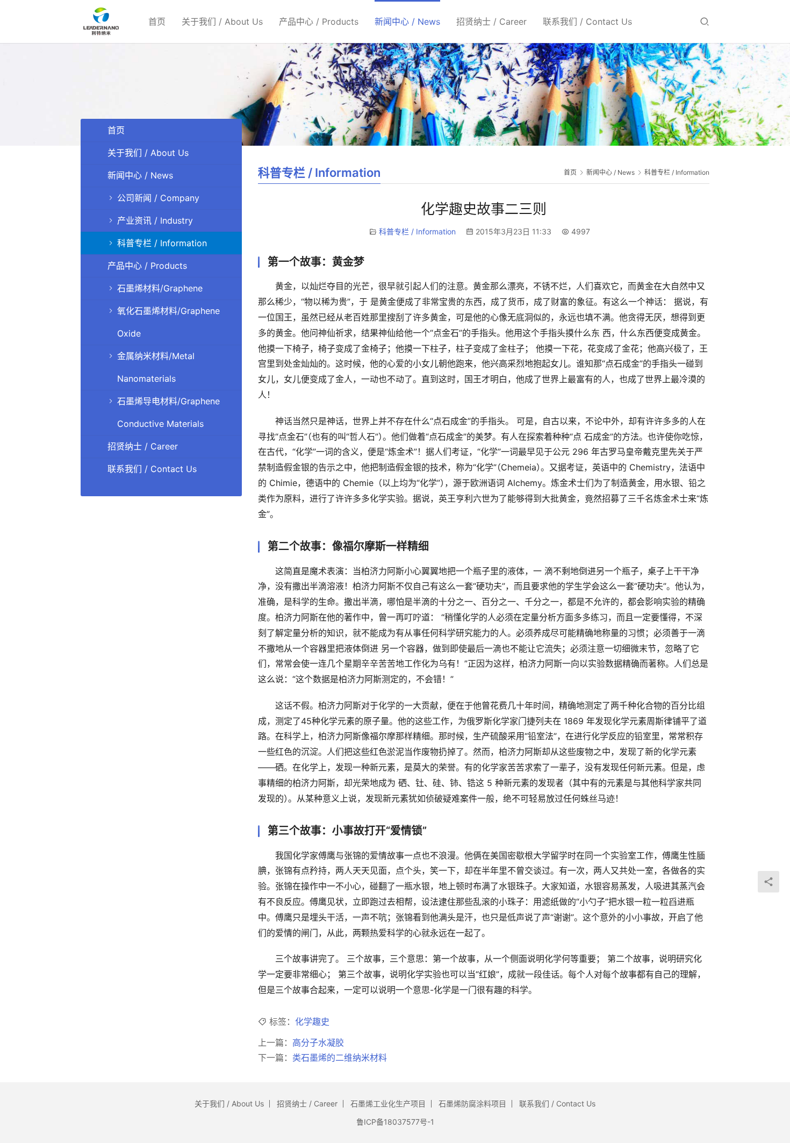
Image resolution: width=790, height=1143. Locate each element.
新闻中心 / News (407, 21)
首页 (157, 21)
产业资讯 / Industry (155, 220)
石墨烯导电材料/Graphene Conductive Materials (168, 412)
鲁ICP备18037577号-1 (395, 1121)
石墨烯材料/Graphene (160, 288)
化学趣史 (312, 1021)
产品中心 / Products (318, 21)
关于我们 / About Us (222, 21)
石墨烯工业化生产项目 (388, 1103)
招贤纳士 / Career (491, 21)
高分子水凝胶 (318, 1042)
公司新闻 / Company (158, 197)
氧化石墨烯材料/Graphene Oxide (168, 322)
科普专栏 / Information (417, 231)
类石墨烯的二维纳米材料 (339, 1057)
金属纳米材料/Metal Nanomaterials (156, 367)
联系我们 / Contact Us (587, 21)
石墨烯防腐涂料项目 (472, 1103)
